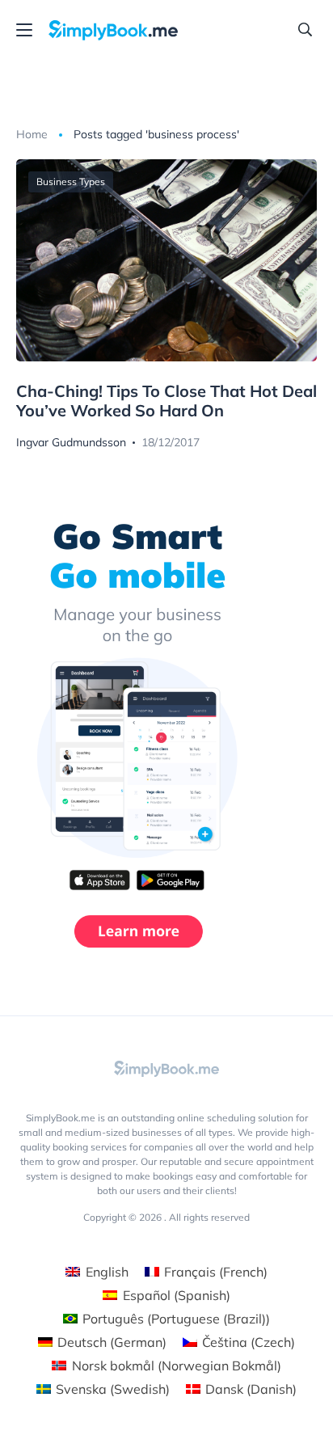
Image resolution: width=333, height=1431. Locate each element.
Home (32, 134)
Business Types (70, 181)
